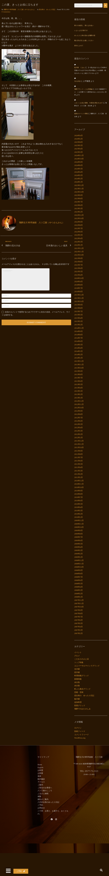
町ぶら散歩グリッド (82, 689)
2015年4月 (78, 318)
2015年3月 (78, 321)
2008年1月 (78, 597)
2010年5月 (78, 504)
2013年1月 (78, 398)
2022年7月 (78, 228)
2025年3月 (78, 152)
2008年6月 (78, 580)
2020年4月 (78, 282)
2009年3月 (78, 550)
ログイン (78, 728)
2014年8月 (78, 335)
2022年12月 (79, 215)
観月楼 (77, 699)
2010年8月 (78, 494)
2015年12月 (79, 295)
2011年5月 (78, 464)
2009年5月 (78, 544)
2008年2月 (78, 594)
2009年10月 (79, 527)
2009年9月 (78, 530)
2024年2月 (78, 179)
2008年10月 (79, 567)
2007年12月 (79, 600)
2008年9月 (78, 570)
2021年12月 (79, 248)
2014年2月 (78, 355)
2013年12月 (79, 361)
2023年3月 (78, 209)
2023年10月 (79, 192)
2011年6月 (78, 461)
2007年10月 (79, 607)
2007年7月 (78, 617)
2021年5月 (78, 272)
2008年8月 (78, 574)
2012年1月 (78, 438)
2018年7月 (78, 288)
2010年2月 (78, 514)
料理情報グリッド (81, 676)
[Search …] (101, 870)
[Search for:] (88, 5)
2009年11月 (79, 524)
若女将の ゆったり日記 (47, 9)
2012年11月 (79, 404)
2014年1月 (78, 358)
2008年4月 (78, 587)
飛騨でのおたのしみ (82, 709)
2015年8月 (78, 308)
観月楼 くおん (79, 67)
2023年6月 (78, 205)
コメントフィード (81, 735)
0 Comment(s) (6, 12)
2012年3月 (78, 431)
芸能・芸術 (78, 692)
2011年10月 (79, 447)
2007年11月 (79, 603)
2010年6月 (78, 501)
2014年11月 (79, 328)
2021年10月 (79, 255)
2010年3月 (78, 511)
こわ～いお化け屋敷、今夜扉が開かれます (88, 103)
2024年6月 (78, 165)
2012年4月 (78, 428)
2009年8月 (78, 534)
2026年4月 (78, 136)
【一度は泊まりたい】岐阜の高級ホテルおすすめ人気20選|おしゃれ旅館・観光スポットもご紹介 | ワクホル (90, 70)
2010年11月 (79, 484)
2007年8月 (78, 613)
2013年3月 (78, 391)
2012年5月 (78, 424)
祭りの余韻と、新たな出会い (84, 25)
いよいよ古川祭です (81, 30)
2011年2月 (78, 474)
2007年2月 (78, 633)
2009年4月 (78, 547)
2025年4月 (78, 149)
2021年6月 (78, 268)
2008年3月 (78, 590)
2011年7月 (78, 457)
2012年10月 (79, 408)
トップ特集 (78, 662)
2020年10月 (79, 278)
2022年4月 (78, 238)
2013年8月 (78, 374)
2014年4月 (78, 348)
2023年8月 (78, 199)
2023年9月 (78, 195)
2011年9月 (78, 451)
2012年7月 (78, 418)
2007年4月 (78, 627)
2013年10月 (79, 368)
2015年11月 (79, 298)
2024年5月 (78, 169)
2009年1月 (78, 557)
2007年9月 (78, 610)
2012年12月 (79, 401)
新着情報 (78, 679)
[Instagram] (56, 819)
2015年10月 (79, 301)
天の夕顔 (77, 81)
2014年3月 (78, 351)
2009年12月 (79, 520)
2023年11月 (79, 189)
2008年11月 (79, 564)
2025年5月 (78, 145)
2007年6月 (78, 620)
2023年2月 (78, 212)
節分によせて (78, 45)
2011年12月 (79, 441)
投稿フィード (79, 731)
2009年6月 (78, 540)
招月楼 (77, 672)
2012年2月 (78, 434)
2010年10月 (79, 487)
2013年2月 (78, 394)
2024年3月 (78, 175)
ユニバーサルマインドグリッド (87, 666)
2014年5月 (78, 345)
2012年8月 (78, 414)
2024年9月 (78, 162)
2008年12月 (79, 560)
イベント (78, 652)
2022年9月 (78, 222)
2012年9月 (78, 411)
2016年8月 (78, 292)
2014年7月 (78, 338)
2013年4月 (78, 388)
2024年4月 (78, 172)
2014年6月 (78, 341)
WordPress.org (79, 738)
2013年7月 (78, 378)
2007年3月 (78, 630)
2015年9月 (78, 305)
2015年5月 (78, 315)
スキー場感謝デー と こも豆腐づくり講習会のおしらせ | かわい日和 (91, 92)
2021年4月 (78, 275)
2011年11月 (79, 444)
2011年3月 (78, 471)
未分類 (77, 682)
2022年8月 (78, 225)
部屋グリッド (79, 706)
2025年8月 (78, 142)
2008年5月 (78, 584)
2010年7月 (78, 497)
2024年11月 (79, 155)
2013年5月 (78, 384)
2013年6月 (78, 381)
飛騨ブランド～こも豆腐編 (83, 89)
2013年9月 (78, 371)
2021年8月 (78, 262)
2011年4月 (78, 467)
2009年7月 (78, 537)
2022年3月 (78, 242)
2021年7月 (78, 265)
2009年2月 (78, 554)
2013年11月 (79, 365)
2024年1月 (78, 182)
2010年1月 (78, 517)
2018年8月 (78, 285)
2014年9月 (78, 331)
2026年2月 (78, 139)
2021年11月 (79, 252)
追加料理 (78, 702)
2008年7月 (78, 577)
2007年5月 (78, 623)
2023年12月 (79, 185)
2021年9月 (78, 258)
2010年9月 (78, 491)
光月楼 (77, 669)
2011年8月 (78, 454)
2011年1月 (78, 477)
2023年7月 (78, 202)
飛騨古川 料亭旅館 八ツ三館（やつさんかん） (19, 9)
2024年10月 (79, 159)
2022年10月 (79, 218)
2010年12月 (79, 481)
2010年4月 (78, 507)
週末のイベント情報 (81, 113)
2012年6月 (78, 421)
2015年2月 (78, 325)
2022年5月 (78, 235)
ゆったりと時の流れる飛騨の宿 (84, 35)
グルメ (77, 656)
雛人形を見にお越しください (84, 40)
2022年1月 (78, 245)
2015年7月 (78, 311)
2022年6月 (78, 232)
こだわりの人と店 (81, 659)
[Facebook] (52, 819)
